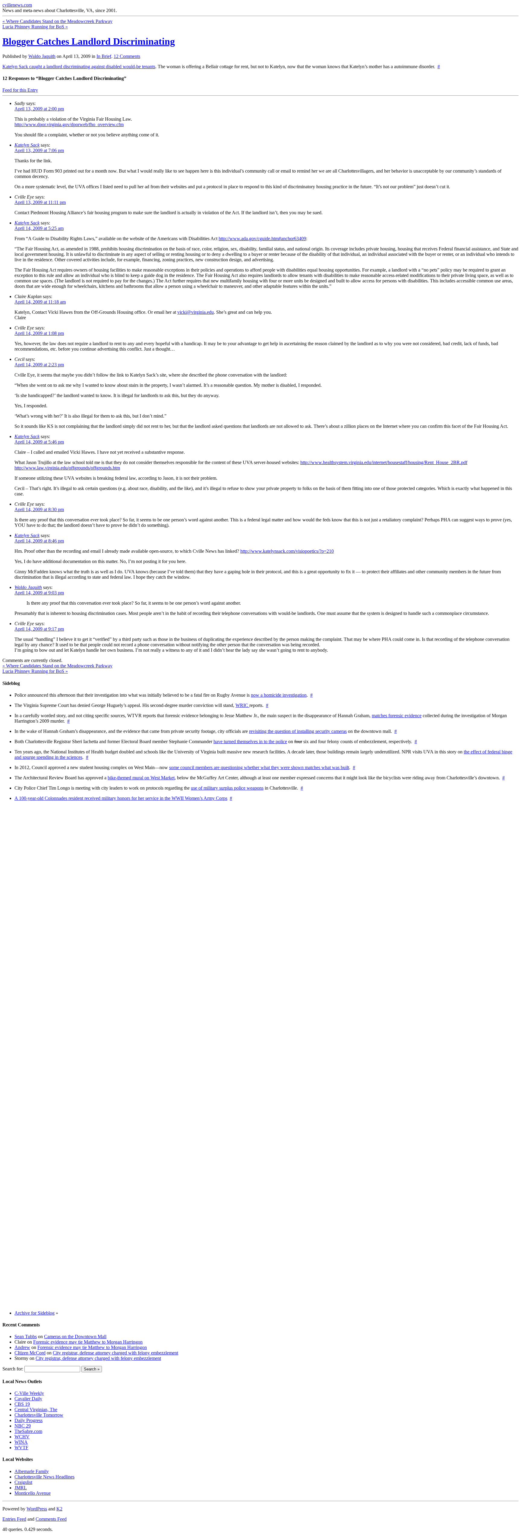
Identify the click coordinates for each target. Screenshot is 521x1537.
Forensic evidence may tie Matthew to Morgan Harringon (88, 1341)
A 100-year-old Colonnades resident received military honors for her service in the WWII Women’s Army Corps (120, 798)
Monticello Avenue (32, 1493)
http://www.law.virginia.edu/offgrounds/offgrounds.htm (67, 467)
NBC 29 (22, 1425)
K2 (59, 1508)
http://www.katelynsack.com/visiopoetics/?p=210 (287, 551)
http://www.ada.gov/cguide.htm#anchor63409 (262, 238)
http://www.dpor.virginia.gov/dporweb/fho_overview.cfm (69, 124)
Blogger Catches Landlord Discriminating (88, 41)
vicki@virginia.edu (195, 312)
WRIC (242, 705)
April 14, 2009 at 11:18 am (40, 301)
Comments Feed (51, 1519)
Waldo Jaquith (41, 56)
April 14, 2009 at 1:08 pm (39, 333)
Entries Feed (14, 1519)
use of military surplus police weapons (227, 788)
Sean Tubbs (25, 1336)
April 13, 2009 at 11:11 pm (40, 202)
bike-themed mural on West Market (141, 777)
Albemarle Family (31, 1471)
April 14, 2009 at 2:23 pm (39, 364)
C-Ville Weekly (29, 1393)
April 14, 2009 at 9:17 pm (39, 629)
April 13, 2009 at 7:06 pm (39, 150)
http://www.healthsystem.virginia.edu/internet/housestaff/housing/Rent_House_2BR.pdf (383, 462)
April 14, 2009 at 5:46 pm (39, 441)
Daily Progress (28, 1420)
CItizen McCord (30, 1352)
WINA (21, 1442)
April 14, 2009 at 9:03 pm (39, 592)
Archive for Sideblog (34, 1313)
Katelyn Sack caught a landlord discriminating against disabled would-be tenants (78, 66)
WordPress (37, 1508)
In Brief (103, 56)
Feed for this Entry (20, 90)
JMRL (20, 1487)
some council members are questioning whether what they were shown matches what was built (259, 767)
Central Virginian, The (35, 1409)
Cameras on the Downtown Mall (75, 1336)
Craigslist (23, 1482)
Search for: (12, 1368)
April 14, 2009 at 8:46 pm (39, 540)
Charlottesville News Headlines (44, 1476)
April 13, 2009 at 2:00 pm (39, 108)
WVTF (21, 1447)
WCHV (22, 1436)
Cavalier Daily (28, 1398)
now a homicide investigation (279, 695)
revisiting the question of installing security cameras (298, 731)
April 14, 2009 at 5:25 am (39, 228)
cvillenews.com (17, 5)
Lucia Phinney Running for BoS (35, 26)
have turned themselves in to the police (250, 741)
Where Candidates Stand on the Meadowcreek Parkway (57, 21)
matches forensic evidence (397, 715)
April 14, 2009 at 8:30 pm (39, 509)
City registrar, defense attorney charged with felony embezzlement (115, 1352)
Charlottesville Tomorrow (38, 1415)
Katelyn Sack (26, 145)
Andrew (22, 1347)
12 (127, 56)
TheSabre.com (28, 1431)
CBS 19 (22, 1404)
